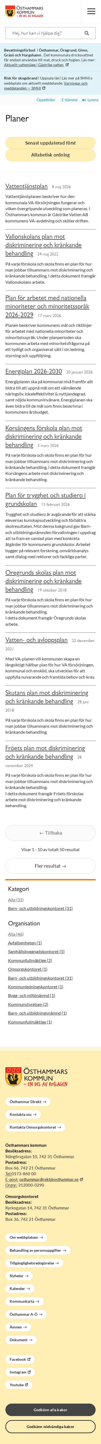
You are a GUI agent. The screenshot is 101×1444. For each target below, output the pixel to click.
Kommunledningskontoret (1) (35, 986)
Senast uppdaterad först (50, 143)
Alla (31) (16, 899)
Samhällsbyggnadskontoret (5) (36, 951)
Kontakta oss (21, 1114)
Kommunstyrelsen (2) (28, 1004)
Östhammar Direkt (25, 1101)
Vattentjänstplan (26, 187)
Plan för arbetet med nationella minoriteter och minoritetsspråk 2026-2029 (47, 307)
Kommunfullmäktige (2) (30, 960)
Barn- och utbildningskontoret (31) (40, 908)
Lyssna (92, 99)
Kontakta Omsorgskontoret (33, 1127)
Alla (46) (16, 934)
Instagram (18, 1372)
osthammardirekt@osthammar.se (49, 1179)
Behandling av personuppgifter (35, 1250)
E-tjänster (68, 99)
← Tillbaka (50, 833)
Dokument (18, 1339)
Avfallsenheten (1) (25, 942)
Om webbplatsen (24, 1237)
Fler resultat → (50, 866)
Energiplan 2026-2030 (33, 372)
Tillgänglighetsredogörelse (32, 1263)
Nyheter (16, 1275)
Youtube (17, 1384)
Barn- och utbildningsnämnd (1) (37, 1012)
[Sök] (87, 33)
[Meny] (91, 11)
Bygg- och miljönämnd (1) (31, 995)
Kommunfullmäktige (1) (30, 1021)
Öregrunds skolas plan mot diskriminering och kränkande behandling (43, 582)
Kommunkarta (22, 1301)
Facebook (18, 1359)
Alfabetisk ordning (50, 155)
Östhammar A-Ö (23, 1314)
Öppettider (45, 99)
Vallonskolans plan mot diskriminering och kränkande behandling (43, 246)
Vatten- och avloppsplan (36, 641)
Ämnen (16, 1327)
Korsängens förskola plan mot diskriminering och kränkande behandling (43, 437)
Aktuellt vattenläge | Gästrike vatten (34, 64)
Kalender (17, 1288)
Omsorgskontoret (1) (27, 969)
